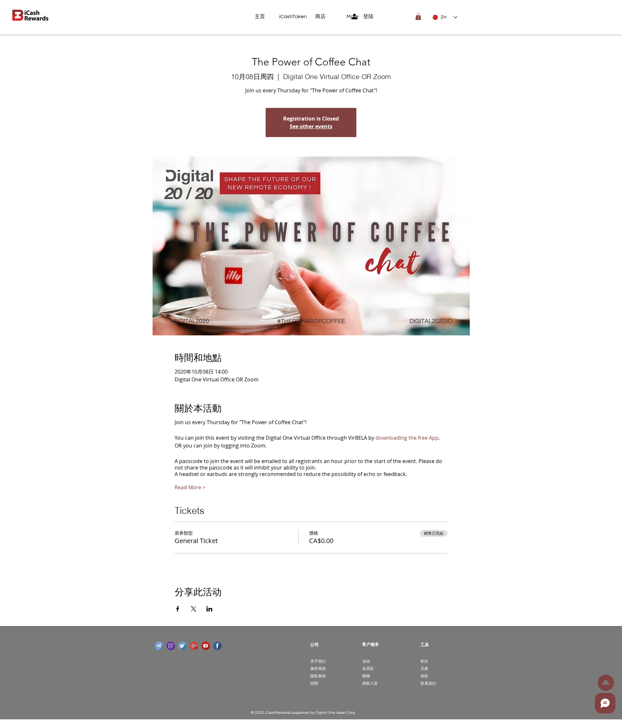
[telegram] (159, 646)
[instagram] (171, 646)
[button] (418, 16)
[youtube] (206, 646)
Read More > (190, 487)
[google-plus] (194, 646)
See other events (311, 126)
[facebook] (217, 646)
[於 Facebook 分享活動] (178, 608)
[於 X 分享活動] (193, 608)
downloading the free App (407, 437)
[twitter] (182, 646)
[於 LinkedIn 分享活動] (209, 608)
